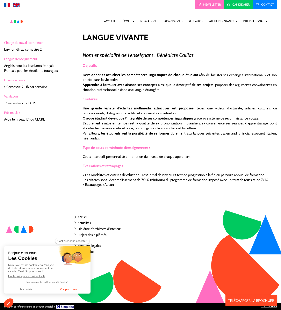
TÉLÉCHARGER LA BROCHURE (251, 300)
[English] (16, 4)
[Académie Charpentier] (16, 28)
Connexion (269, 306)
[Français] (7, 4)
